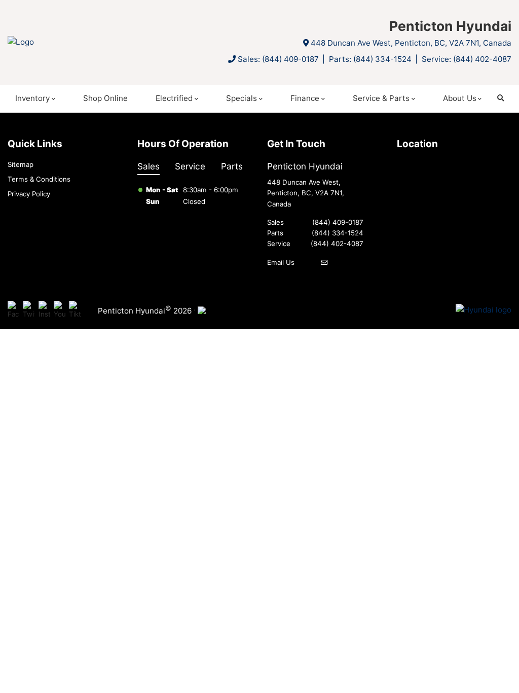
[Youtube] (59, 310)
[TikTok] (75, 310)
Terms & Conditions (39, 179)
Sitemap (20, 164)
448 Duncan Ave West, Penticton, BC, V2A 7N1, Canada (411, 43)
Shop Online (105, 98)
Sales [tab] (148, 166)
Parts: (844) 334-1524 (370, 59)
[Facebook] (13, 310)
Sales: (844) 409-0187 (278, 59)
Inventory (32, 98)
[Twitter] (28, 310)
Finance (304, 98)
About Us (459, 98)
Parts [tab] (232, 166)
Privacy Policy (29, 194)
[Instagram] (44, 310)
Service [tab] (190, 166)
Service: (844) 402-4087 (466, 59)
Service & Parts (381, 98)
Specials (241, 98)
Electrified (174, 98)
